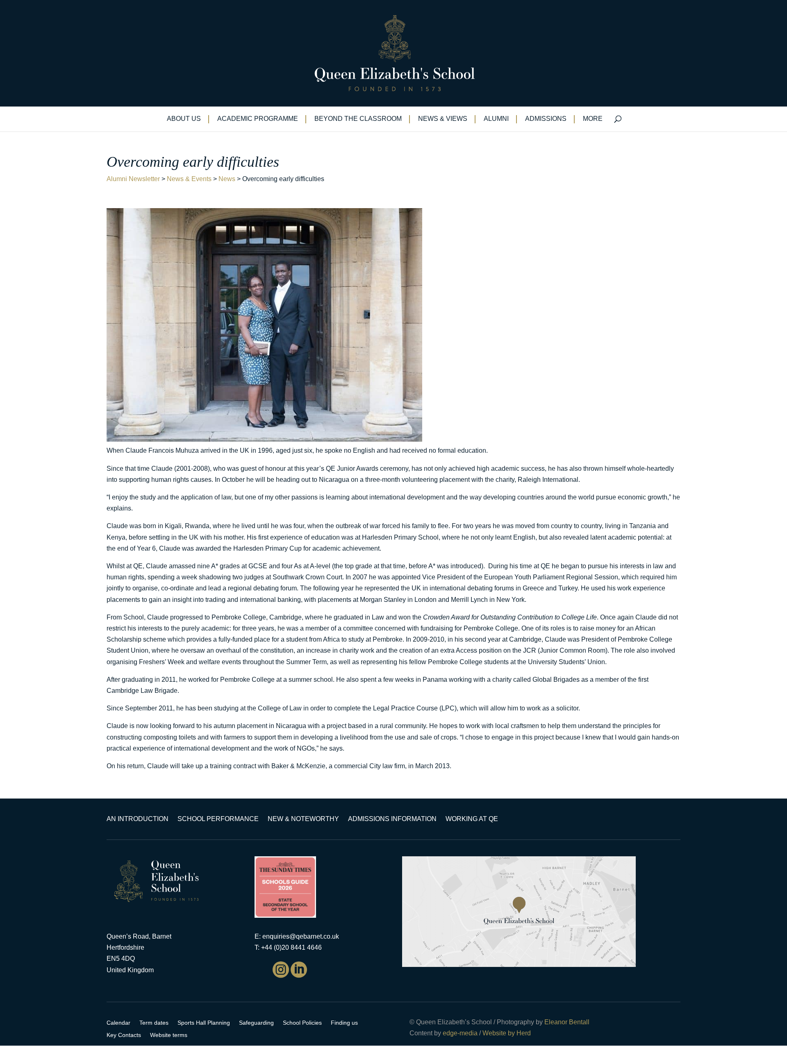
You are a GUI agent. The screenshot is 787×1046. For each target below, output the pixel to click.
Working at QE (472, 819)
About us (184, 119)
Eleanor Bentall (566, 1022)
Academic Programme (257, 119)
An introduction (137, 819)
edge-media (460, 1033)
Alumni (496, 119)
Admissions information (392, 819)
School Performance (218, 819)
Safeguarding (256, 1023)
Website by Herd (506, 1033)
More (593, 119)
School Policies (302, 1023)
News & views (442, 119)
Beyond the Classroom (358, 119)
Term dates (153, 1023)
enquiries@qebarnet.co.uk (300, 936)
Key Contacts (124, 1035)
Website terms (168, 1035)
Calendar (118, 1023)
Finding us (344, 1023)
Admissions (545, 119)
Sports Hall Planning (203, 1023)
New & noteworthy (303, 819)
